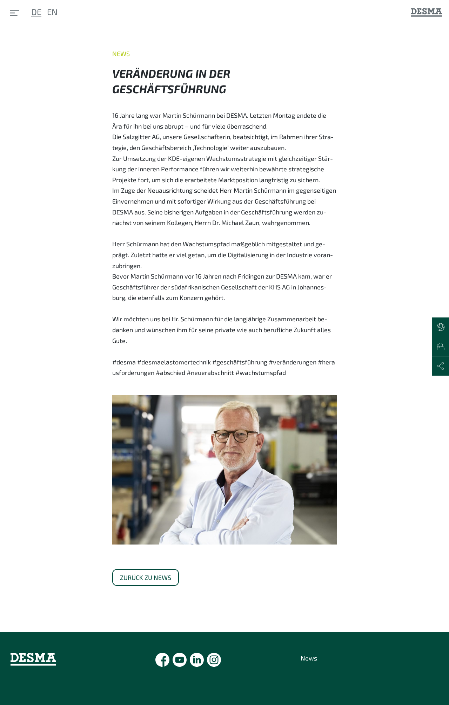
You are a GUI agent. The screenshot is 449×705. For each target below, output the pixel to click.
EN (52, 12)
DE (36, 12)
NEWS (121, 53)
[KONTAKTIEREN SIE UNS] (440, 347)
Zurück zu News (145, 577)
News (309, 658)
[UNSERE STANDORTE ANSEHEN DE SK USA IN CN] (440, 327)
